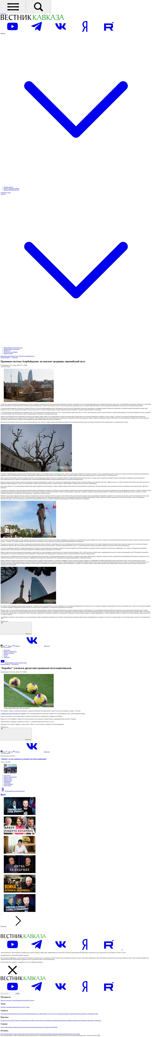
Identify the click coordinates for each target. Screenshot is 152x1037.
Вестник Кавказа (5, 357)
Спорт (16, 356)
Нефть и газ (7, 350)
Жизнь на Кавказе (9, 943)
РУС (2, 14)
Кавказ (6, 934)
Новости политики (9, 653)
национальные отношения (11, 941)
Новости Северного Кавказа (11, 188)
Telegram (17, 646)
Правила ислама (8, 353)
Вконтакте (47, 646)
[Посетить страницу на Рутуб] (109, 32)
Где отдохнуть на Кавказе (11, 352)
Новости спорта (8, 780)
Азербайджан (7, 781)
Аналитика (4, 192)
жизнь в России (8, 947)
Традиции (6, 930)
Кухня (32, 356)
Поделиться (28, 633)
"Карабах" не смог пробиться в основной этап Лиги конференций (23, 759)
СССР (5, 936)
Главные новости (8, 187)
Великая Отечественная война (12, 933)
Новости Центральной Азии (11, 190)
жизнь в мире (7, 949)
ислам (5, 655)
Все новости (15, 664)
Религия (6, 654)
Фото (20, 356)
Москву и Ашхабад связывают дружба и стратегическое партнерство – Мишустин (29, 909)
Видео (23, 356)
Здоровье (28, 356)
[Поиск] (38, 7)
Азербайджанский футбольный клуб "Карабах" (13, 713)
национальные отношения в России (13, 937)
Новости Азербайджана (10, 651)
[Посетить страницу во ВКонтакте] (61, 32)
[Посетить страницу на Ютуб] (13, 32)
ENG (4, 14)
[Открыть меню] (13, 7)
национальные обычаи (10, 944)
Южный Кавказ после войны (12, 349)
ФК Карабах (7, 782)
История (6, 931)
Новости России (8, 927)
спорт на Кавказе (8, 784)
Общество (6, 929)
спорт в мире (7, 785)
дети (5, 940)
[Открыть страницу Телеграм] (37, 32)
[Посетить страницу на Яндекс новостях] (85, 32)
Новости (10, 646)
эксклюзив (7, 657)
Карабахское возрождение (8, 356)
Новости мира (7, 778)
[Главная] (32, 19)
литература (7, 946)
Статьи (9, 192)
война (5, 939)
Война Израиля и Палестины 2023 (13, 347)
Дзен (4, 646)
